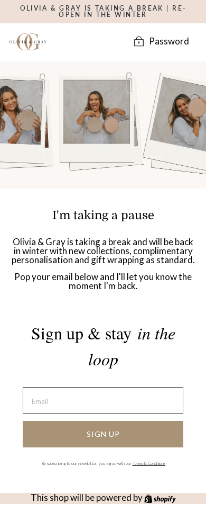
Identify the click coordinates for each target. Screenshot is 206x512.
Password (169, 41)
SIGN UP (103, 433)
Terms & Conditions (149, 463)
